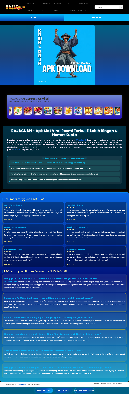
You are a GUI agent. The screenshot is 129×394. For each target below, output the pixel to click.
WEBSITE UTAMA (43, 390)
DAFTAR (96, 17)
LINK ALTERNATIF (71, 7)
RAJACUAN (81, 140)
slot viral (17, 149)
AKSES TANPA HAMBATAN (83, 7)
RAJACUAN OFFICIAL (31, 7)
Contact (119, 384)
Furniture (97, 384)
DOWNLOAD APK (45, 7)
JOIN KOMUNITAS (63, 390)
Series (103, 384)
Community (111, 384)
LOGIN (32, 17)
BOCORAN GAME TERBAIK (84, 390)
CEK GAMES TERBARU (57, 7)
